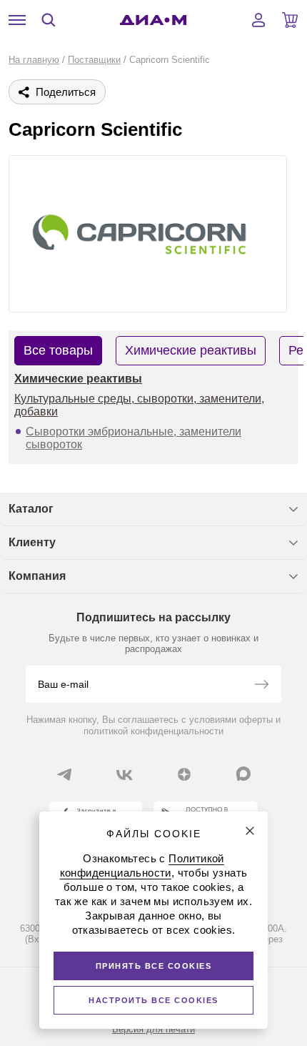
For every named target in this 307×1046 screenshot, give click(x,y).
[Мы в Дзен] (184, 774)
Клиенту (32, 542)
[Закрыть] (250, 830)
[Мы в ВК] (124, 774)
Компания (37, 576)
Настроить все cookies (153, 1000)
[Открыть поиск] (48, 20)
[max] (243, 773)
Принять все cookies (154, 966)
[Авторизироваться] (258, 20)
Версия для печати (153, 1029)
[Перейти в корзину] (289, 20)
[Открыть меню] (17, 20)
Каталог (31, 509)
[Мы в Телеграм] (64, 774)
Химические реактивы (78, 378)
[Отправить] (261, 686)
